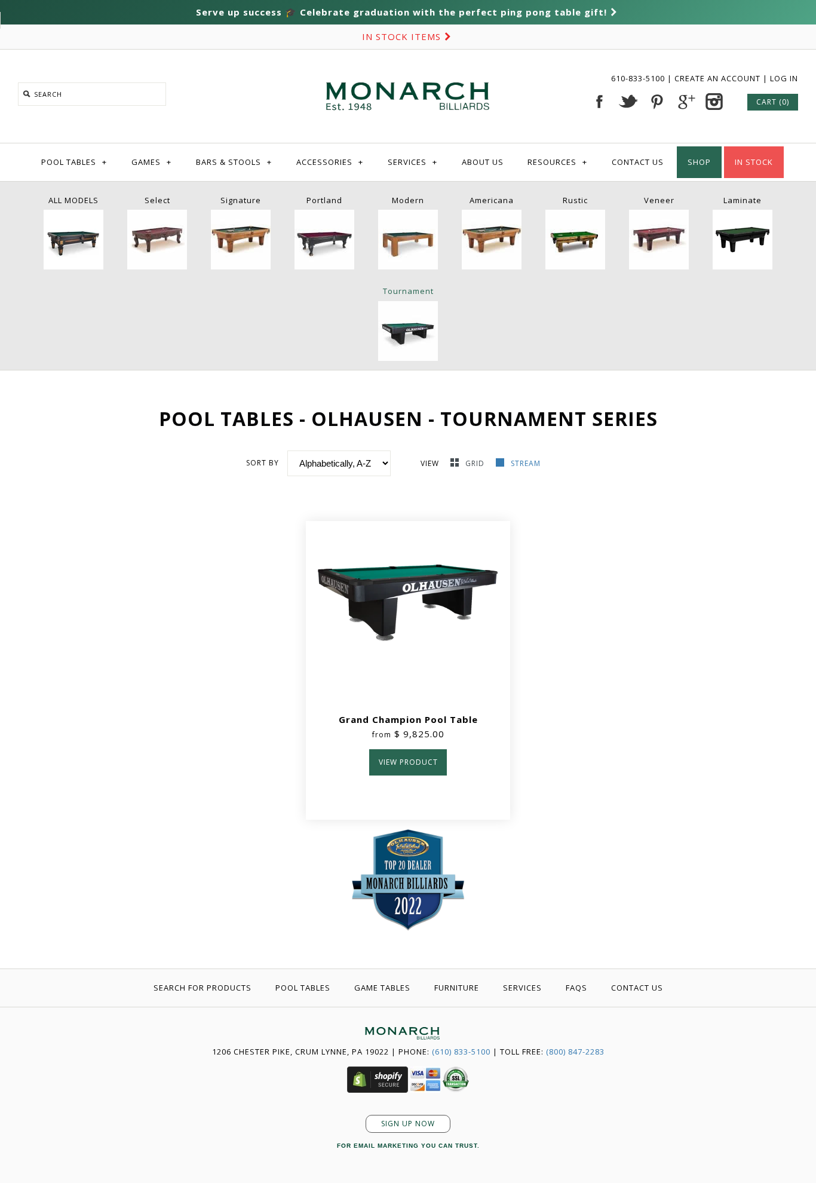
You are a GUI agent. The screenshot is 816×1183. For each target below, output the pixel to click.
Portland (324, 200)
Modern (408, 200)
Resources (557, 162)
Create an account (717, 78)
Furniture (456, 987)
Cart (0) (772, 102)
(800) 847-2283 (575, 1051)
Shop (699, 162)
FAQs (576, 987)
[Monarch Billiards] (408, 67)
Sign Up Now (408, 1123)
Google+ (685, 101)
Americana (492, 200)
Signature (240, 200)
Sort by (262, 463)
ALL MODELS (73, 200)
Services (412, 162)
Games (151, 162)
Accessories (329, 162)
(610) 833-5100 (461, 1051)
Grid (476, 463)
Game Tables (382, 987)
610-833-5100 (639, 78)
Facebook (599, 101)
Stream (526, 463)
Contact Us (638, 162)
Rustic (575, 200)
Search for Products (202, 987)
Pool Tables (74, 162)
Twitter (628, 101)
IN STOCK (754, 162)
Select (157, 200)
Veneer (659, 200)
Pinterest (656, 101)
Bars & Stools (234, 162)
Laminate (742, 200)
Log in (784, 78)
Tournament (408, 291)
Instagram (714, 101)
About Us (483, 162)
